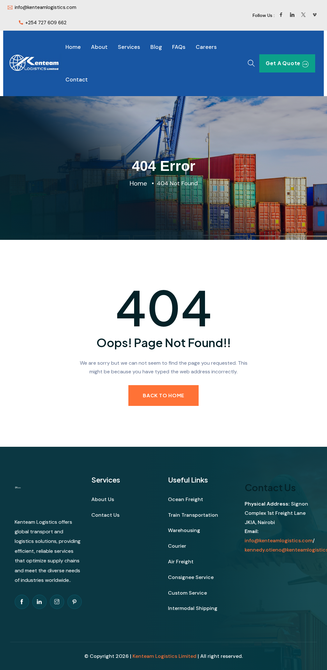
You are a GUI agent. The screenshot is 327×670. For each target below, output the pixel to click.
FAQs (179, 46)
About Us (102, 499)
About (99, 46)
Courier (177, 546)
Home (73, 46)
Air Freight (181, 561)
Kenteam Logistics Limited (164, 656)
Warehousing (184, 530)
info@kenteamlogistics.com (279, 540)
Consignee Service (191, 577)
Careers (206, 46)
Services (129, 46)
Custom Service (187, 593)
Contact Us (105, 515)
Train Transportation (193, 515)
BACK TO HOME (163, 395)
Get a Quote (283, 63)
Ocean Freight (185, 499)
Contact (76, 79)
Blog (156, 46)
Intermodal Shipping (192, 608)
